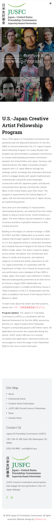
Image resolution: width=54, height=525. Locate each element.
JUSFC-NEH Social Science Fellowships (27, 408)
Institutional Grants (17, 399)
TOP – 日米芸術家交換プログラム (29, 307)
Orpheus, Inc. (41, 519)
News (11, 413)
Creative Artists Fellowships (21, 403)
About (11, 394)
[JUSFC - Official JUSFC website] (20, 13)
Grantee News (15, 418)
